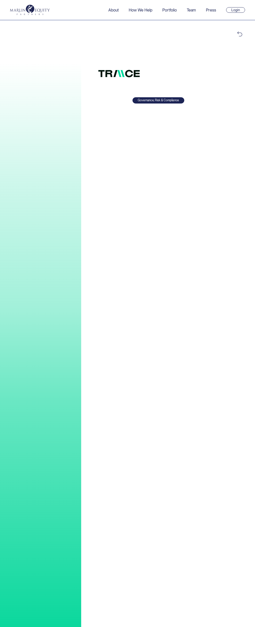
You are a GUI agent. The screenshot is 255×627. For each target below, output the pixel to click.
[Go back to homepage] (30, 10)
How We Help (140, 10)
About (113, 10)
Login (237, 10)
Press (211, 10)
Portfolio (169, 10)
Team (191, 10)
